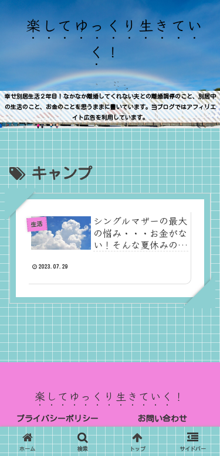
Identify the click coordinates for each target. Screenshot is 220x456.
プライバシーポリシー (57, 418)
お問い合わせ (162, 418)
